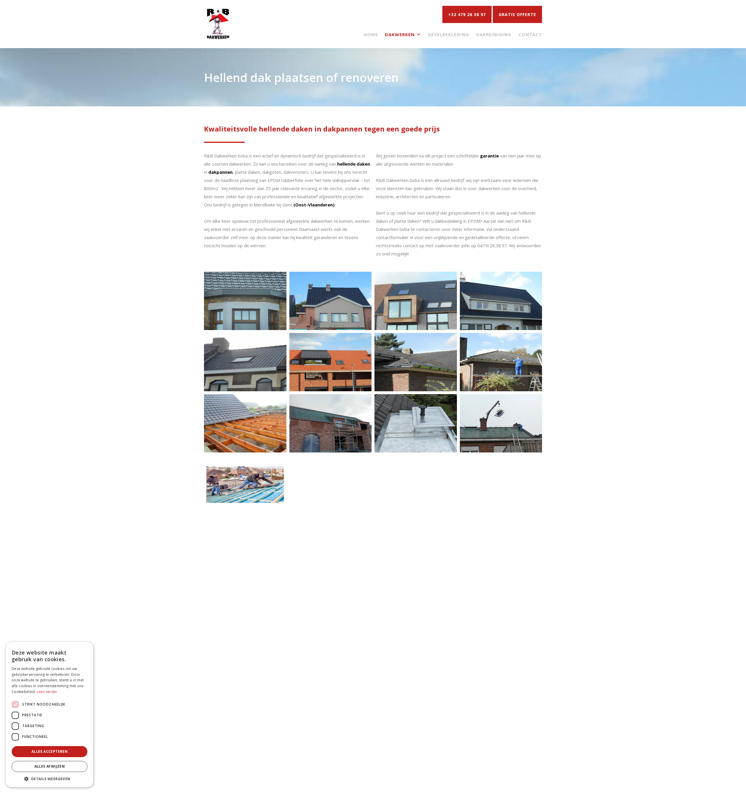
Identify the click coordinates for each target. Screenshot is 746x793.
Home (371, 34)
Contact (530, 34)
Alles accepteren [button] (49, 751)
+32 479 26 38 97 (467, 14)
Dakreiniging (493, 34)
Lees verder (47, 691)
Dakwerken (400, 34)
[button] (49, 778)
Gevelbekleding (448, 34)
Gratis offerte (517, 14)
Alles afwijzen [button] (49, 766)
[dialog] (49, 714)
